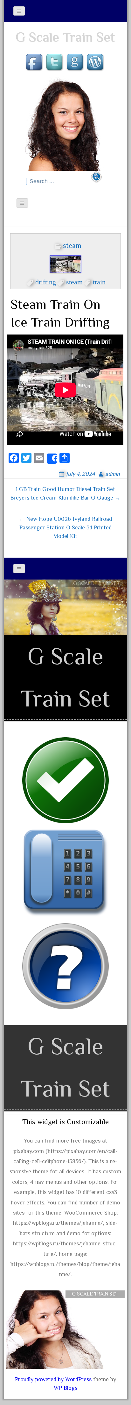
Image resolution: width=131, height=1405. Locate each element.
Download (96, 595)
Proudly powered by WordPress (53, 1379)
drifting (45, 280)
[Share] (51, 459)
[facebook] (35, 63)
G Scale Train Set (65, 37)
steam (72, 245)
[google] (76, 63)
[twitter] (55, 63)
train (99, 280)
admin (112, 474)
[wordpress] (96, 63)
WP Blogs (65, 1388)
